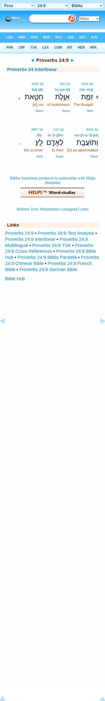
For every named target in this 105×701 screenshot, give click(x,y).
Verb (90, 111)
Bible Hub (15, 278)
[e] (91, 84)
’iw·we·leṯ (62, 89)
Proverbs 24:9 (19, 233)
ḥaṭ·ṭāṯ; (37, 89)
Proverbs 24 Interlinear (32, 69)
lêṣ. (40, 135)
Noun (66, 111)
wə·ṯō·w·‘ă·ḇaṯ (86, 135)
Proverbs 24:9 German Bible (48, 269)
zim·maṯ (86, 89)
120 (56, 129)
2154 (84, 84)
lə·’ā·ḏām (55, 135)
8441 (90, 129)
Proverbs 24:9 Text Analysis (66, 233)
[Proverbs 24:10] (98, 332)
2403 (35, 84)
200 (62, 84)
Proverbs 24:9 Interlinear (30, 239)
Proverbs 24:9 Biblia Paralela (47, 257)
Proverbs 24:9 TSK (51, 245)
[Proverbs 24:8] (6, 332)
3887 (34, 129)
